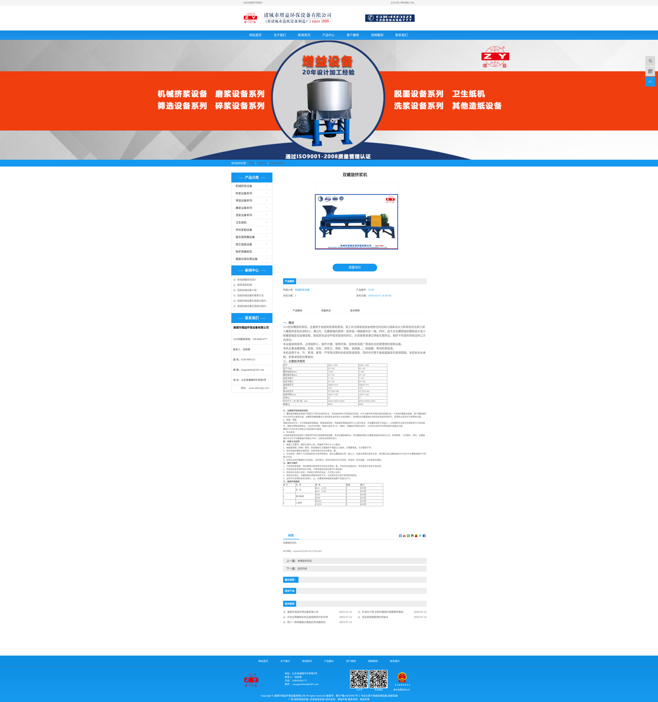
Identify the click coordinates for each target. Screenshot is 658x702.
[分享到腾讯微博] (420, 535)
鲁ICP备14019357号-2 (348, 695)
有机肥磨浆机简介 (247, 279)
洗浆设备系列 (244, 215)
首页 (251, 163)
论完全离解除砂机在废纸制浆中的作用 (307, 617)
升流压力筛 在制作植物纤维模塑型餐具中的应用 (387, 612)
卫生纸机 (241, 222)
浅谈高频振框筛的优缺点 (375, 617)
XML (412, 3)
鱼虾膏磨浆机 (244, 251)
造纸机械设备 (380, 695)
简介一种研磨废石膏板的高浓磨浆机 (306, 622)
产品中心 (328, 35)
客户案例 (353, 35)
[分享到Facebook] (424, 535)
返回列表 (302, 568)
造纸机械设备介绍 (247, 290)
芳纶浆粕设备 (244, 229)
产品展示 (329, 661)
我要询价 (355, 267)
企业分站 (395, 3)
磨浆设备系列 (244, 207)
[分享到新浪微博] (404, 535)
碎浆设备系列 (244, 193)
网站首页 (255, 35)
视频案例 (377, 35)
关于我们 (280, 35)
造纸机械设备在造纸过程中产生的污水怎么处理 (254, 300)
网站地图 (405, 3)
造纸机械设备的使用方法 (250, 295)
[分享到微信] (408, 535)
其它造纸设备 (244, 244)
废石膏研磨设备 (245, 237)
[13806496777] (650, 61)
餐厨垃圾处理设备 (247, 259)
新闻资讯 (304, 35)
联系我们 (401, 35)
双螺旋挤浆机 (289, 542)
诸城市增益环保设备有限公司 (302, 612)
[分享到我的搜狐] (416, 535)
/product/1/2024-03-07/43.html (307, 551)
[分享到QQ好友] (412, 535)
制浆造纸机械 (244, 284)
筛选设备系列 (244, 200)
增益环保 (342, 699)
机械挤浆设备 (276, 163)
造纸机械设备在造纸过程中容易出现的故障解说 (254, 306)
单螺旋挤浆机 (304, 560)
